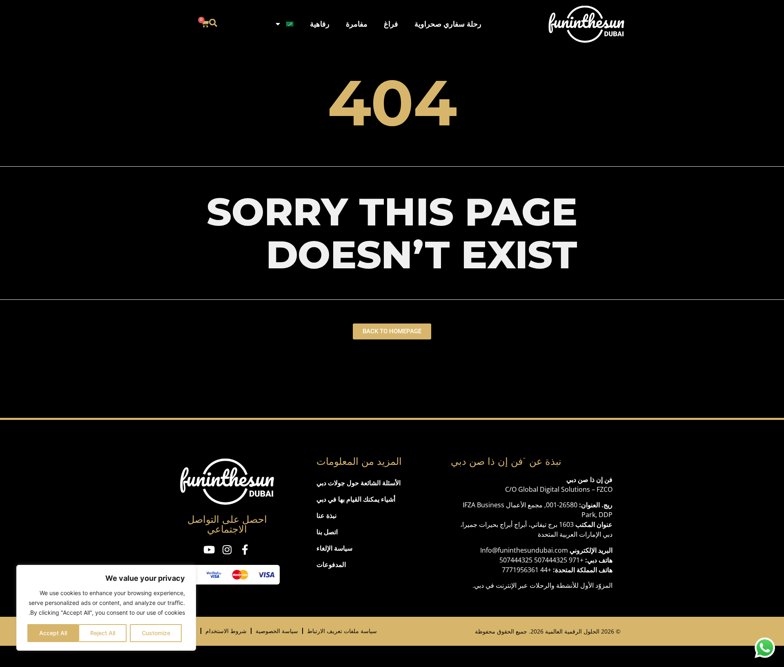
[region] (106, 608)
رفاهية (320, 24)
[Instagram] (227, 549)
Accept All (53, 632)
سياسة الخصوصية (277, 631)
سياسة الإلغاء (334, 548)
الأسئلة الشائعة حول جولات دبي (358, 482)
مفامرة (357, 24)
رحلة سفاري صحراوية (447, 24)
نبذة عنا (326, 515)
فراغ (391, 24)
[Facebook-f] (245, 549)
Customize (156, 632)
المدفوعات (331, 564)
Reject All (102, 632)
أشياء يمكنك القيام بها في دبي (355, 499)
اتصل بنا (327, 531)
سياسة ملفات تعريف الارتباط (342, 631)
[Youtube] (209, 549)
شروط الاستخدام (226, 631)
